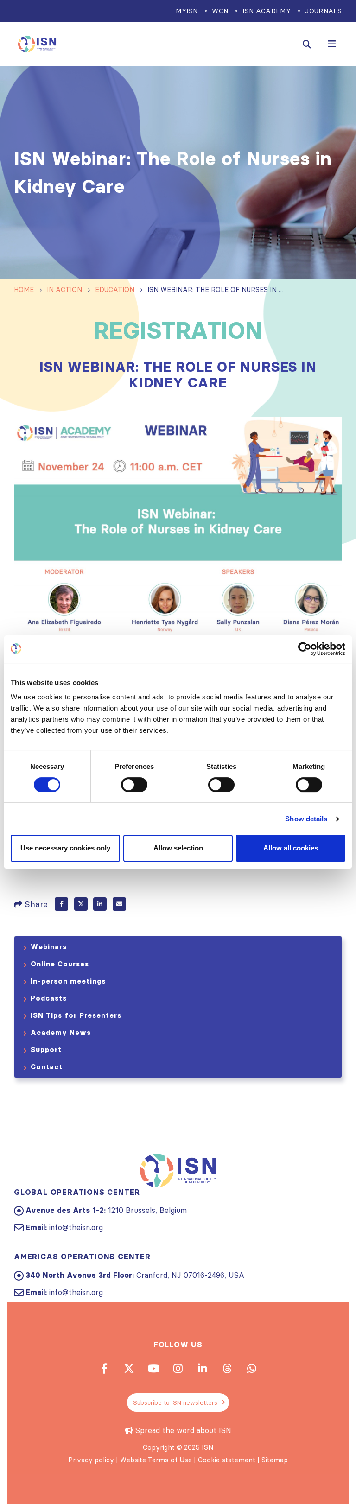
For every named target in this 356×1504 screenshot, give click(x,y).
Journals (323, 10)
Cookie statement (226, 1460)
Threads (227, 1368)
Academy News (61, 1032)
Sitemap (274, 1460)
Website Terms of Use (156, 1460)
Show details (306, 819)
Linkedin (202, 1368)
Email (119, 904)
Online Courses (60, 963)
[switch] (134, 784)
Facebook (61, 904)
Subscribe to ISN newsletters (175, 1402)
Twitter (81, 904)
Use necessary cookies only (65, 848)
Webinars (49, 946)
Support (46, 1049)
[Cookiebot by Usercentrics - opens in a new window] (304, 649)
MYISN (186, 10)
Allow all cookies (290, 848)
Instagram (178, 1368)
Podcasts (49, 998)
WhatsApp (252, 1368)
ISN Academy (266, 10)
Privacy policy (91, 1460)
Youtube (153, 1368)
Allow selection (178, 848)
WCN (220, 10)
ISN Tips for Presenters (76, 1015)
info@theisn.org (76, 1227)
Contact (47, 1066)
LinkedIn (100, 904)
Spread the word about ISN (183, 1430)
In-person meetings (68, 981)
